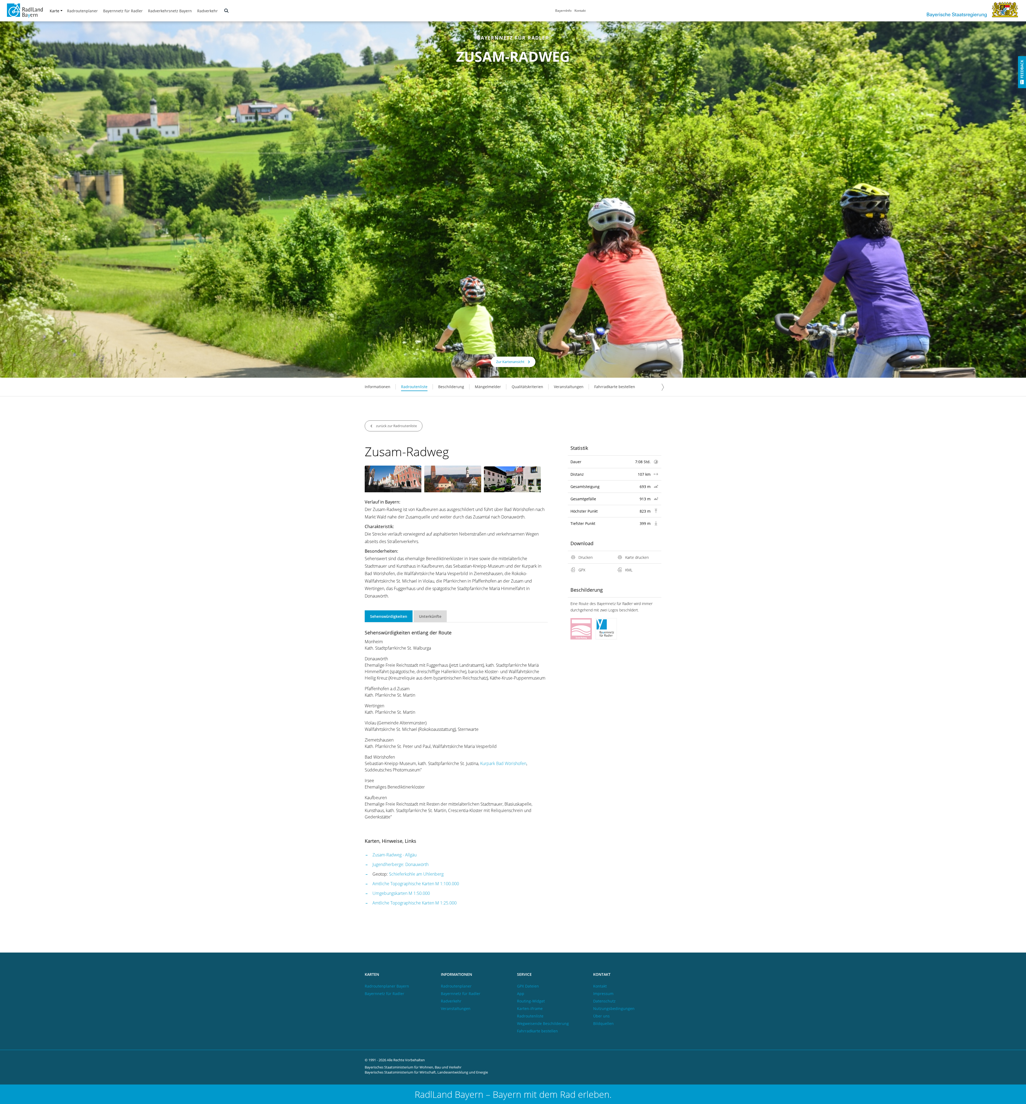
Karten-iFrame (530, 1008)
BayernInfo (563, 10)
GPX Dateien (528, 986)
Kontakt (580, 10)
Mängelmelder (488, 386)
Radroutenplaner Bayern (387, 986)
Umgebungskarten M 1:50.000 (401, 893)
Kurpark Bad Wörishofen (503, 763)
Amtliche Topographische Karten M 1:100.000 (415, 884)
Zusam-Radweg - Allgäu (394, 855)
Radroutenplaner (82, 10)
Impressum (603, 993)
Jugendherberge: (388, 864)
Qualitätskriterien (527, 386)
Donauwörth (417, 864)
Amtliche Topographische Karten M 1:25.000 (414, 903)
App (520, 993)
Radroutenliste (414, 386)
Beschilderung (451, 386)
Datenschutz (604, 1001)
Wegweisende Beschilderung (543, 1023)
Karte (54, 10)
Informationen (377, 386)
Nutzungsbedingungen (614, 1008)
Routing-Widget (531, 1001)
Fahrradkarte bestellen (614, 386)
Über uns (601, 1016)
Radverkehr (207, 10)
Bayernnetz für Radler (123, 10)
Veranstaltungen (569, 386)
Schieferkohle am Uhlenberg (416, 874)
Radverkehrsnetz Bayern (170, 10)
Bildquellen (603, 1023)
